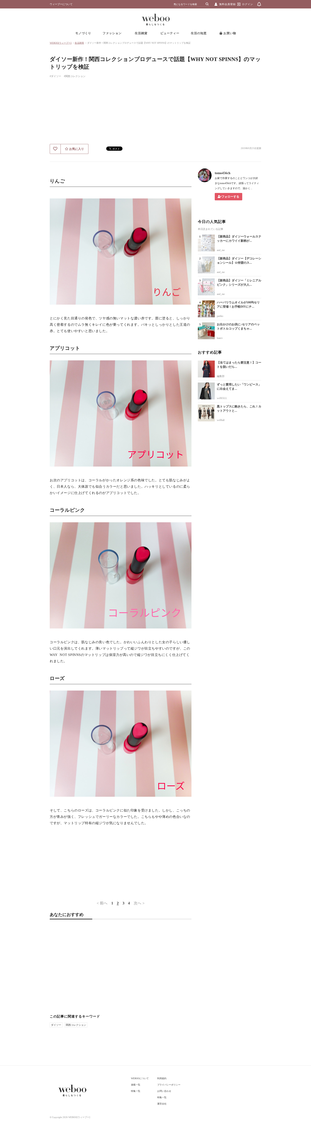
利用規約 (162, 1078)
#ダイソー (55, 76)
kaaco (220, 338)
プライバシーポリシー (168, 1084)
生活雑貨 (141, 33)
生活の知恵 (199, 33)
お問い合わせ (164, 1091)
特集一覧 (135, 1091)
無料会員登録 (227, 4)
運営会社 (162, 1103)
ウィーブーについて (61, 4)
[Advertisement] (155, 112)
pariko (220, 316)
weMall (220, 420)
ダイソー (56, 1024)
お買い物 (229, 33)
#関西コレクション (74, 76)
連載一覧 (135, 1084)
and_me (221, 250)
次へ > (139, 903)
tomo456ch (222, 173)
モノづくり (83, 33)
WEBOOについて (140, 1078)
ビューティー (169, 33)
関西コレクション (76, 1024)
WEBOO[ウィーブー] (61, 43)
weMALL (222, 398)
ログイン (247, 4)
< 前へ (102, 903)
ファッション (112, 33)
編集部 (220, 376)
